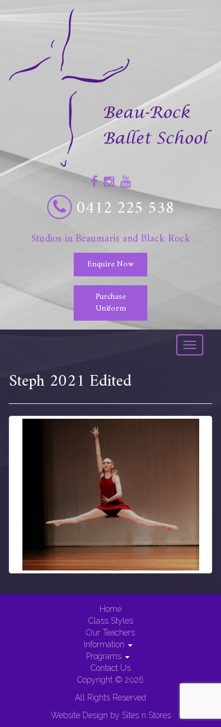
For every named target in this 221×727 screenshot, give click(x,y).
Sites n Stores (146, 715)
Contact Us (111, 668)
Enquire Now (110, 264)
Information (105, 644)
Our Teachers (110, 632)
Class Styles (110, 620)
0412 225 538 (125, 208)
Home (110, 609)
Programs (105, 656)
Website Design (79, 715)
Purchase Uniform (110, 302)
